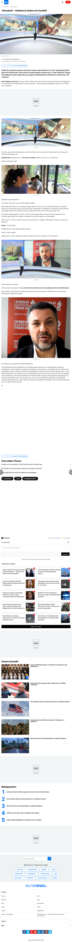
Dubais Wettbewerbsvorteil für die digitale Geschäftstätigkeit (18, 472)
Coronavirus (7, 478)
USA (55, 873)
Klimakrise (30, 878)
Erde (38, 899)
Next (2, 903)
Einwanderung (42, 878)
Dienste (3, 921)
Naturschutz (18, 878)
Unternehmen (14, 6)
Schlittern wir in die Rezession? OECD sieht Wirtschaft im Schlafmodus (21, 464)
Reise (2, 907)
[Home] (1, 6)
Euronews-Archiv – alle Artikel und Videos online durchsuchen (50, 915)
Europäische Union (30, 478)
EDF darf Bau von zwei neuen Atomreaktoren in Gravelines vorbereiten (21, 468)
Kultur (38, 907)
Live (68, 2)
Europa (3, 896)
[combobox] (36, 858)
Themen (3, 892)
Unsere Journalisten (7, 914)
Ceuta (53, 869)
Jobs (17, 478)
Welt (38, 896)
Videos (3, 910)
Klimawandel (32, 873)
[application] (36, 34)
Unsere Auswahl (9, 661)
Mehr (2, 925)
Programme (40, 910)
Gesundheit (40, 903)
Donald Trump (45, 873)
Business (6, 6)
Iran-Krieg (20, 869)
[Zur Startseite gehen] (6, 2)
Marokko (55, 878)
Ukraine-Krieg (32, 869)
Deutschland (19, 873)
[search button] (49, 858)
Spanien (44, 869)
